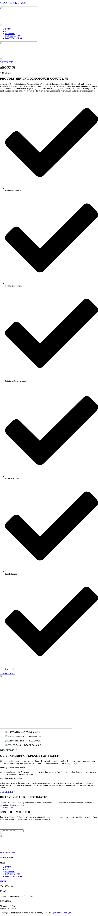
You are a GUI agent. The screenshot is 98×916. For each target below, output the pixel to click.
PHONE (3, 881)
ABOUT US (10, 31)
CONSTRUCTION (13, 36)
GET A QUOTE (7, 807)
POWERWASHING (13, 38)
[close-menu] (1, 59)
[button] (49, 863)
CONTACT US (6, 62)
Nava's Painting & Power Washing (14, 3)
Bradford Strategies (63, 913)
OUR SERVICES (7, 673)
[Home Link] (18, 57)
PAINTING (10, 34)
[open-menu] (1, 24)
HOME (8, 29)
